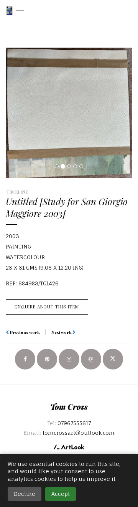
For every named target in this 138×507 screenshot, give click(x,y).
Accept (60, 493)
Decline (24, 493)
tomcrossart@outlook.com (79, 432)
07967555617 (74, 423)
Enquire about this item (47, 307)
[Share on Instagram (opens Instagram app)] (69, 359)
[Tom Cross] (9, 10)
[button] (15, 113)
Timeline (17, 192)
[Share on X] (113, 359)
